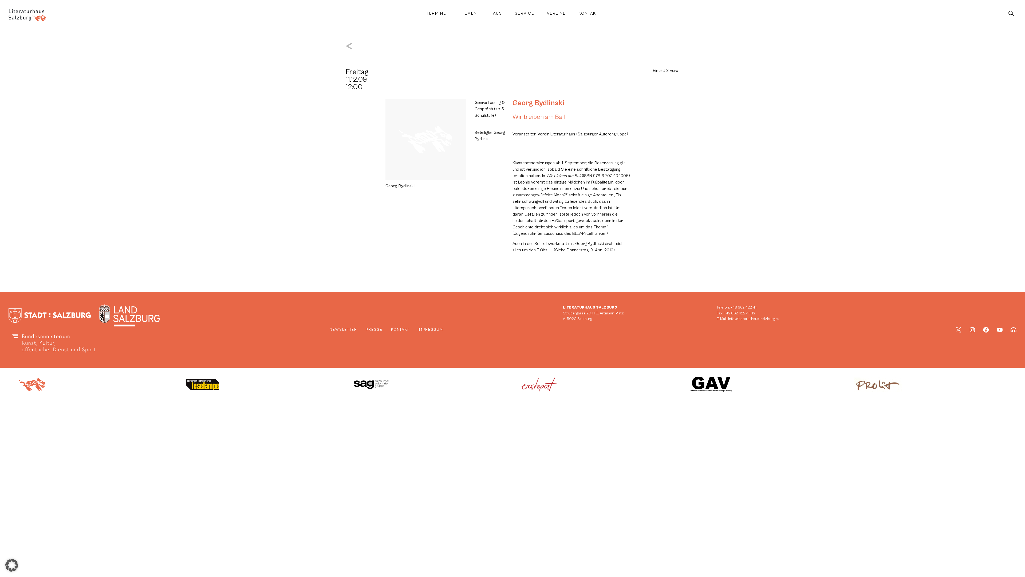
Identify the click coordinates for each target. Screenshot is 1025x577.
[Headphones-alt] (1013, 330)
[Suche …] (1011, 14)
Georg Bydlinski (538, 103)
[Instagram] (972, 330)
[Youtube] (1000, 330)
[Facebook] (986, 330)
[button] (11, 565)
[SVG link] (27, 15)
